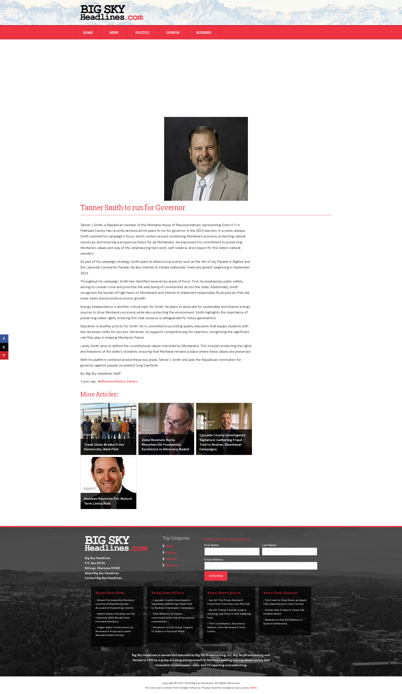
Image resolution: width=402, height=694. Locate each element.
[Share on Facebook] (4, 338)
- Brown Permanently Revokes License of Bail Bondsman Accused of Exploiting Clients (114, 603)
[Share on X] (4, 347)
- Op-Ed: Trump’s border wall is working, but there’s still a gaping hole (229, 613)
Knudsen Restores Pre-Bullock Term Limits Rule (108, 500)
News (114, 33)
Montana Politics (113, 381)
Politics (142, 33)
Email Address (214, 559)
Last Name (270, 545)
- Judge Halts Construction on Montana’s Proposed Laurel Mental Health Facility (114, 630)
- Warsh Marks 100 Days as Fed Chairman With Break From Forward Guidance (115, 617)
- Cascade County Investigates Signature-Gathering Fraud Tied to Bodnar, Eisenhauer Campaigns (172, 603)
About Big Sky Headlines (102, 573)
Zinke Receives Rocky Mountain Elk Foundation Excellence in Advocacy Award (165, 444)
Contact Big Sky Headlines (103, 578)
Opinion (172, 33)
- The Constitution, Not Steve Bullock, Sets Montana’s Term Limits (226, 627)
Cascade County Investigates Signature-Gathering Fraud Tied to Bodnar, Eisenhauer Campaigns (222, 442)
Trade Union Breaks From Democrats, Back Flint (104, 446)
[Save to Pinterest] (4, 355)
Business (203, 33)
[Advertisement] (201, 75)
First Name (212, 545)
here (253, 687)
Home (88, 33)
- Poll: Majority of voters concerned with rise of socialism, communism (173, 617)
